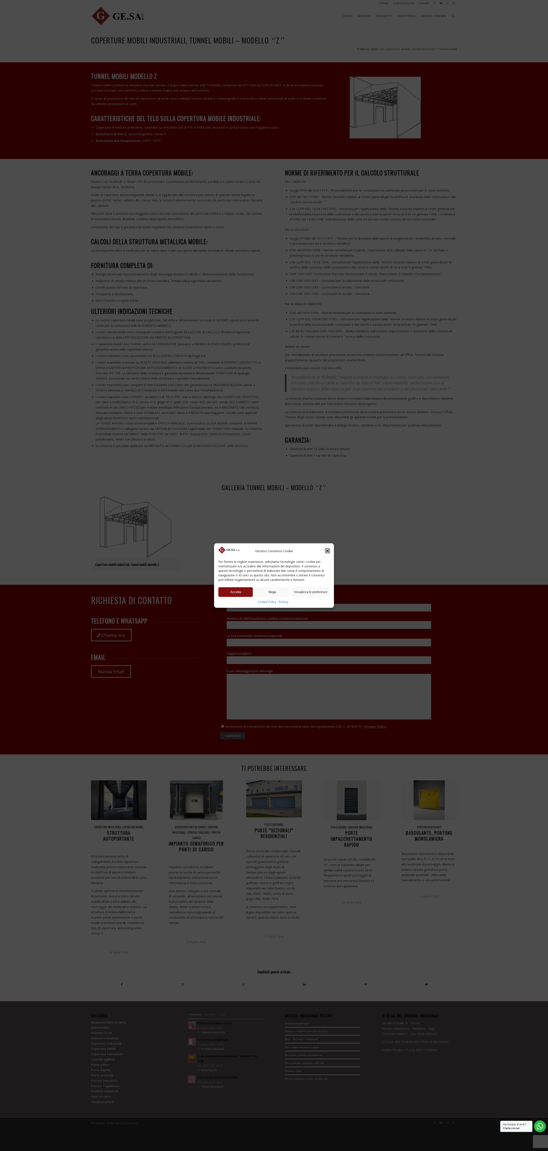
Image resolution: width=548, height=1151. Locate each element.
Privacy (283, 602)
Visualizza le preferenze (310, 592)
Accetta (235, 592)
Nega (272, 592)
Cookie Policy (267, 602)
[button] (327, 551)
